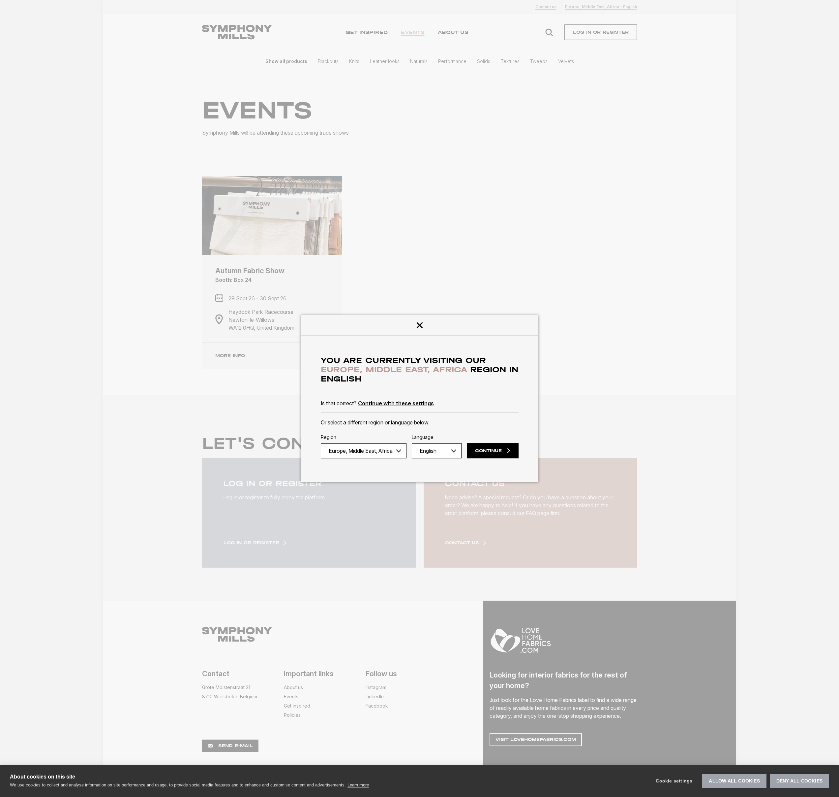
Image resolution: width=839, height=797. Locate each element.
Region (328, 437)
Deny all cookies (799, 781)
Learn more (358, 784)
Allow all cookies (734, 781)
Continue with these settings (396, 403)
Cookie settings (674, 781)
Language (423, 437)
